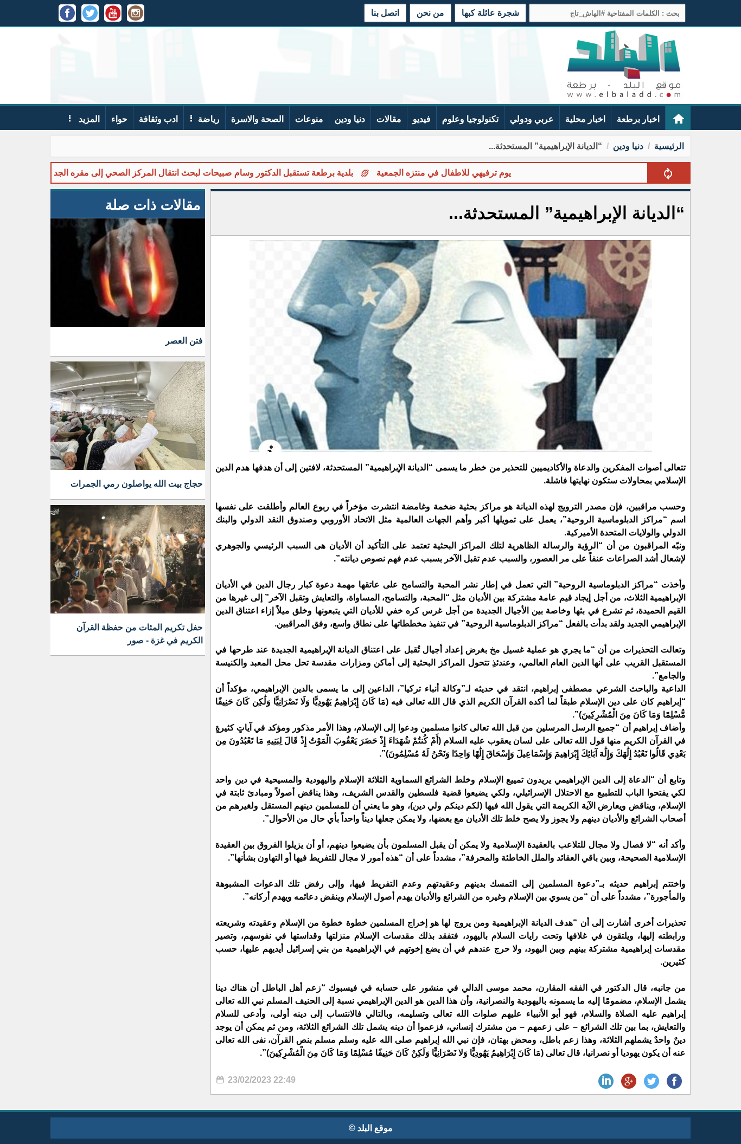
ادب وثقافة (158, 119)
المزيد (88, 119)
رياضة (209, 119)
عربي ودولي (532, 119)
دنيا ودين (350, 119)
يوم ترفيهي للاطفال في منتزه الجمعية (477, 172)
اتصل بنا (385, 12)
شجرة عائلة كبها (490, 12)
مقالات (388, 119)
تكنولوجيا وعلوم (470, 119)
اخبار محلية (585, 119)
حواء (119, 119)
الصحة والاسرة (257, 119)
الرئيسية (669, 146)
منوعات (309, 119)
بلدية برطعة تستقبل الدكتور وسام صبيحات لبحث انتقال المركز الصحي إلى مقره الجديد (234, 172)
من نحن (430, 12)
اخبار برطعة (638, 119)
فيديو (422, 119)
